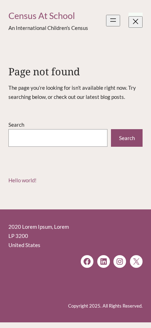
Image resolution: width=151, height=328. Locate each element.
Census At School (41, 16)
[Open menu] (113, 20)
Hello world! (22, 180)
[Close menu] (136, 22)
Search (16, 124)
